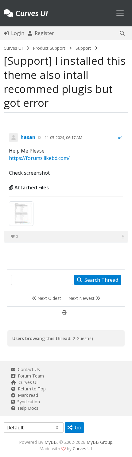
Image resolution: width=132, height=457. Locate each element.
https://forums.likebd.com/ (39, 158)
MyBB (51, 442)
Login (16, 33)
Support (83, 48)
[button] (122, 33)
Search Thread (100, 280)
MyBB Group (99, 442)
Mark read (26, 395)
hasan (28, 137)
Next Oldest (48, 298)
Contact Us (27, 369)
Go (76, 427)
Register (43, 33)
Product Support (49, 48)
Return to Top (30, 389)
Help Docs (26, 408)
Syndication (27, 402)
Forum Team (29, 376)
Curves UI (13, 48)
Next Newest (82, 298)
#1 (120, 138)
